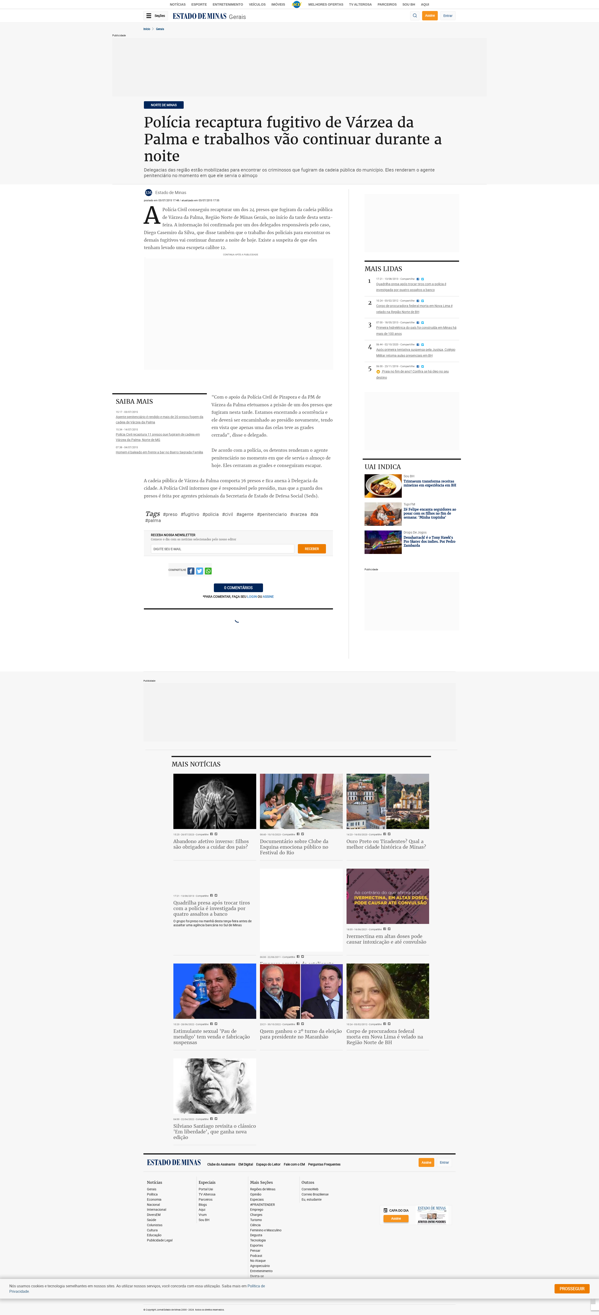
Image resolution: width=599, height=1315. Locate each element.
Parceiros (387, 4)
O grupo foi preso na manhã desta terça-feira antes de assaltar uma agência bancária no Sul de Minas (212, 923)
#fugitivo (190, 514)
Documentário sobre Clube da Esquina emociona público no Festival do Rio (294, 847)
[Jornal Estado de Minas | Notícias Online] (199, 16)
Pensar (255, 1251)
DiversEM (154, 1215)
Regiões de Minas (262, 1189)
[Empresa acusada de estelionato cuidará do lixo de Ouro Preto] (301, 910)
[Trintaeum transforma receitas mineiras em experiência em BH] (383, 486)
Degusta (256, 1235)
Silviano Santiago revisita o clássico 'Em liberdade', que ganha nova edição (214, 1131)
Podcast (256, 1256)
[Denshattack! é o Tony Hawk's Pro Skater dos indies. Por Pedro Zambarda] (383, 542)
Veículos (257, 4)
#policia (210, 514)
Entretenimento (228, 4)
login (252, 596)
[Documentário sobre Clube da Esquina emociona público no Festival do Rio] (301, 801)
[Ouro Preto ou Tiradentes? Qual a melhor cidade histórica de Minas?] (388, 801)
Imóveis (278, 4)
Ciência (255, 1225)
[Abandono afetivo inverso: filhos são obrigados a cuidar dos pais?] (214, 801)
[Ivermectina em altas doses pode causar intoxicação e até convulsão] (388, 896)
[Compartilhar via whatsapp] (208, 571)
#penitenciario (272, 514)
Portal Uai (206, 1189)
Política (152, 1194)
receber (312, 548)
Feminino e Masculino (265, 1230)
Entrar (448, 15)
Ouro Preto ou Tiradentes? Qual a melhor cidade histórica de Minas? (386, 844)
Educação (154, 1235)
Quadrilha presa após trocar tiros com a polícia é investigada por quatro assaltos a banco (211, 908)
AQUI (425, 4)
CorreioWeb (310, 1189)
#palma (153, 520)
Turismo (256, 1220)
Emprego (256, 1210)
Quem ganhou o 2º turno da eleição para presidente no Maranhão (301, 1034)
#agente (245, 514)
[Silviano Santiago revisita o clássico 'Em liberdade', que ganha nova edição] (214, 1086)
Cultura (152, 1230)
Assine (430, 15)
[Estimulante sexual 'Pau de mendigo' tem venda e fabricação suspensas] (214, 991)
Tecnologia (258, 1240)
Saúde (151, 1220)
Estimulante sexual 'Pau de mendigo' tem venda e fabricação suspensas (211, 1037)
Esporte (199, 4)
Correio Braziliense (315, 1194)
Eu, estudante (311, 1200)
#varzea (298, 514)
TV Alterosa (360, 4)
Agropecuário (260, 1266)
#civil (227, 514)
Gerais (237, 16)
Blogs (203, 1205)
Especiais (257, 1200)
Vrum (203, 1215)
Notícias (178, 4)
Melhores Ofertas (325, 4)
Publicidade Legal (159, 1240)
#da (314, 514)
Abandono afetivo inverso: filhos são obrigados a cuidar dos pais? (211, 844)
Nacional (153, 1205)
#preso (170, 514)
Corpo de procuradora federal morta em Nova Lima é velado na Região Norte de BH (385, 1037)
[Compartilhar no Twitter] (199, 571)
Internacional (156, 1210)
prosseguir (572, 1288)
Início (146, 29)
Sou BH (408, 4)
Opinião (255, 1194)
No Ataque (258, 1261)
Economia (154, 1200)
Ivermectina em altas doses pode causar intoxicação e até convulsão (386, 939)
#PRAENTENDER (262, 1205)
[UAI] (297, 4)
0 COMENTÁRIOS (238, 587)
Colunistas (154, 1225)
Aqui (202, 1210)
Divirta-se (257, 1276)
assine (268, 596)
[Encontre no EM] (415, 15)
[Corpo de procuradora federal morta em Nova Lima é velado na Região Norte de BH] (388, 991)
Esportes (256, 1246)
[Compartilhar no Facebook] (191, 571)
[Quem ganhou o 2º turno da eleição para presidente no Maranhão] (301, 991)
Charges (256, 1215)
